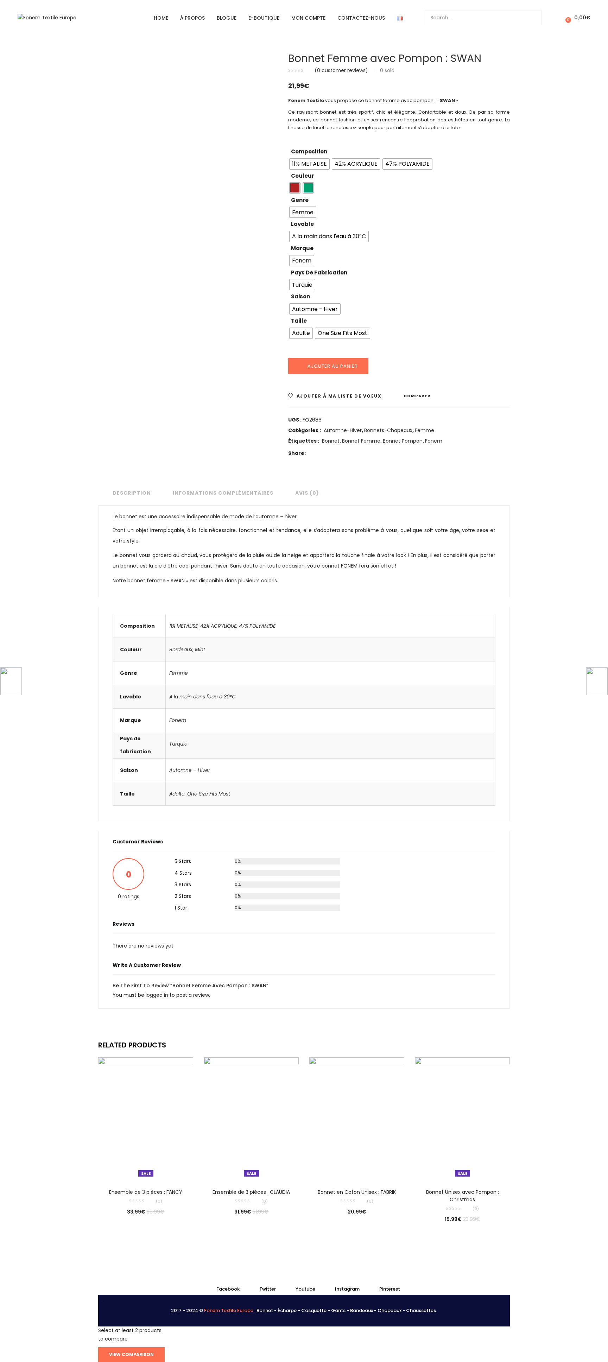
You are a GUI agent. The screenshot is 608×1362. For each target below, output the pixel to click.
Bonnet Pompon (403, 440)
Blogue (226, 17)
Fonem (433, 440)
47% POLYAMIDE (257, 625)
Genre (300, 200)
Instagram (347, 1289)
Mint (200, 649)
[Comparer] (145, 1169)
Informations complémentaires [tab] (223, 492)
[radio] (309, 164)
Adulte (177, 793)
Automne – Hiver (189, 770)
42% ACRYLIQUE (218, 625)
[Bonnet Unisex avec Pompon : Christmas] (462, 1118)
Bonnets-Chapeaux (388, 430)
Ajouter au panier (333, 366)
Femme (424, 430)
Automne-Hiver (343, 430)
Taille (299, 320)
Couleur (302, 175)
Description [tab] (132, 492)
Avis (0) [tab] (307, 492)
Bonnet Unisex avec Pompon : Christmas (462, 1196)
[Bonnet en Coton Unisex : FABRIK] (356, 1118)
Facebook (228, 1289)
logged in (158, 995)
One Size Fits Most (208, 793)
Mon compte (308, 17)
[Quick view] (131, 1169)
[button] (576, 18)
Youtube (305, 1289)
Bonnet (331, 440)
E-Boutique (263, 17)
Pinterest (389, 1289)
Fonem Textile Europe (228, 1310)
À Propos (192, 17)
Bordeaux (180, 649)
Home (161, 17)
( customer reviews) (341, 70)
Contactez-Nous (361, 17)
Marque (302, 248)
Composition (309, 151)
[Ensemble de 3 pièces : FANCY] (145, 1118)
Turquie (178, 743)
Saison (300, 296)
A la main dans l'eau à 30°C (202, 696)
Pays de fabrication (319, 272)
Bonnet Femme (361, 440)
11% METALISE (183, 625)
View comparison (131, 1354)
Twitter (267, 1289)
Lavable (302, 224)
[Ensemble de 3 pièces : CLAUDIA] (251, 1118)
